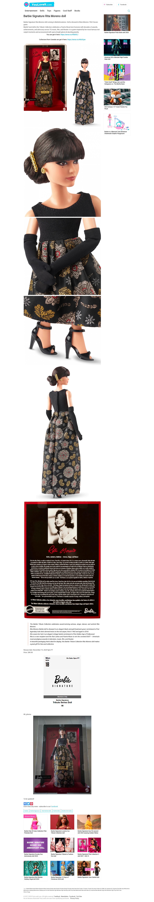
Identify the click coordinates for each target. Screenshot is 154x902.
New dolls (84, 890)
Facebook (123, 5)
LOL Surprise (108, 888)
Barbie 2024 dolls (67, 811)
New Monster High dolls (101, 890)
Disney (48, 888)
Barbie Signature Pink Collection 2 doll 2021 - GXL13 (88, 855)
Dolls (42, 10)
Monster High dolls (61, 890)
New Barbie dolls (46, 811)
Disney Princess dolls (69, 888)
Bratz (45, 888)
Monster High (53, 890)
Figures (57, 10)
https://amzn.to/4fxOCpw (76, 39)
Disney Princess (60, 888)
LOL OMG (102, 888)
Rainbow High (110, 890)
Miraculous (126, 888)
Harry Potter (97, 888)
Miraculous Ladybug (28, 890)
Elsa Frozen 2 (80, 888)
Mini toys (122, 888)
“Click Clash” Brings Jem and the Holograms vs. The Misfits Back (114, 83)
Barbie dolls (56, 811)
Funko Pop (90, 888)
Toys (49, 10)
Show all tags (27, 892)
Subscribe (109, 5)
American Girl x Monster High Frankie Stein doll (116, 58)
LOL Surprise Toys (115, 888)
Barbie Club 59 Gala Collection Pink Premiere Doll (35, 832)
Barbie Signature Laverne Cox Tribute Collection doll (60, 832)
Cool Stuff (67, 10)
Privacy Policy (74, 898)
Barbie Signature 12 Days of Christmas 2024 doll (60, 878)
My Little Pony (69, 890)
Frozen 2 (86, 888)
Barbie (26, 811)
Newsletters (64, 896)
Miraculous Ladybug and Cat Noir (42, 890)
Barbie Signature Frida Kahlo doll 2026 (116, 32)
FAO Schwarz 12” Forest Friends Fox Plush (115, 108)
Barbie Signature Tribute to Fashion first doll (62, 855)
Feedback (57, 896)
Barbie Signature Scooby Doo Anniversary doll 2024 (33, 855)
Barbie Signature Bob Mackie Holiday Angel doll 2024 (33, 878)
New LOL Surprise (91, 890)
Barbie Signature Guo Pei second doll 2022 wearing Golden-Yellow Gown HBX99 (88, 832)
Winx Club (118, 890)
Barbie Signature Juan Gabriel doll (88, 877)
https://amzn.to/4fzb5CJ (69, 34)
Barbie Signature (35, 811)
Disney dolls (53, 888)
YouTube (79, 896)
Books (77, 10)
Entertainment (31, 10)
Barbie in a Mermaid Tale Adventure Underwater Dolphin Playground (115, 132)
